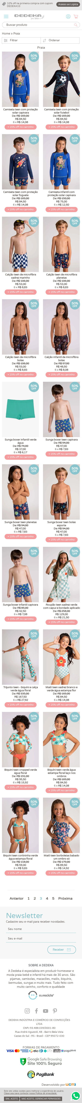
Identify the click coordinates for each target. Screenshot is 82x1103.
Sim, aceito (12, 1099)
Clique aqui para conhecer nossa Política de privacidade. (30, 1093)
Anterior (16, 898)
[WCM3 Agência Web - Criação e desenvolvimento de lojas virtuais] (71, 1085)
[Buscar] (76, 25)
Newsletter (35, 917)
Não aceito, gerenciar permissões (41, 1099)
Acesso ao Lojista (68, 4)
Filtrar (14, 40)
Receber (58, 949)
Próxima (65, 898)
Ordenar (54, 40)
